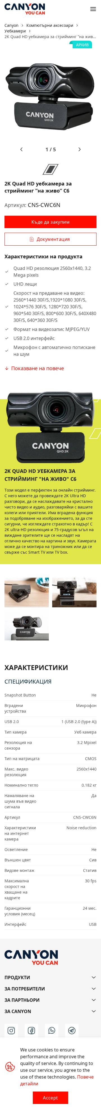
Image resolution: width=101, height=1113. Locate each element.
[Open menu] (93, 9)
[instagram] (11, 1030)
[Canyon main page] (24, 9)
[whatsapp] (51, 1030)
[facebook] (31, 1030)
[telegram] (72, 1030)
